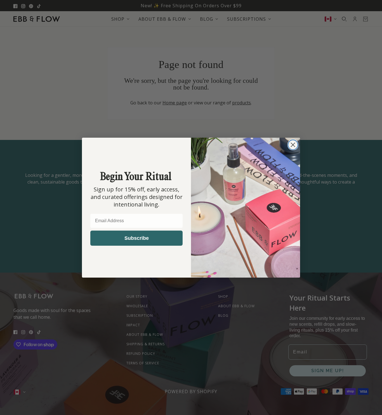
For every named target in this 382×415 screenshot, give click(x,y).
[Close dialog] (293, 145)
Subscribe (136, 238)
